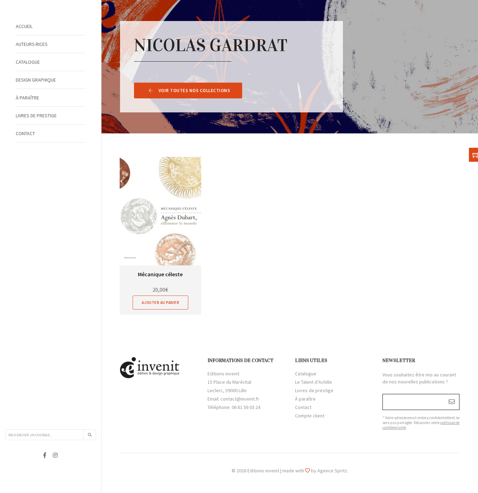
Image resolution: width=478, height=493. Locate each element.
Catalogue (28, 62)
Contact (25, 133)
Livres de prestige (36, 115)
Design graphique (36, 80)
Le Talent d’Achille (313, 382)
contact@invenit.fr (239, 399)
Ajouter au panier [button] (161, 302)
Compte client (309, 415)
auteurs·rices (32, 44)
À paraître (27, 98)
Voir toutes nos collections (194, 90)
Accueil (24, 26)
